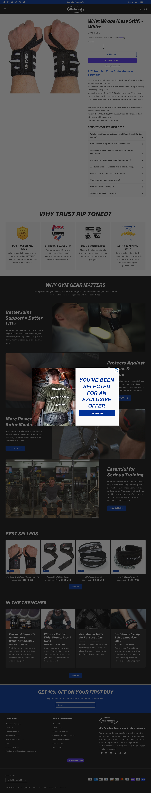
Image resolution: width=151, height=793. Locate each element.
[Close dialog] (116, 370)
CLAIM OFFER (97, 413)
